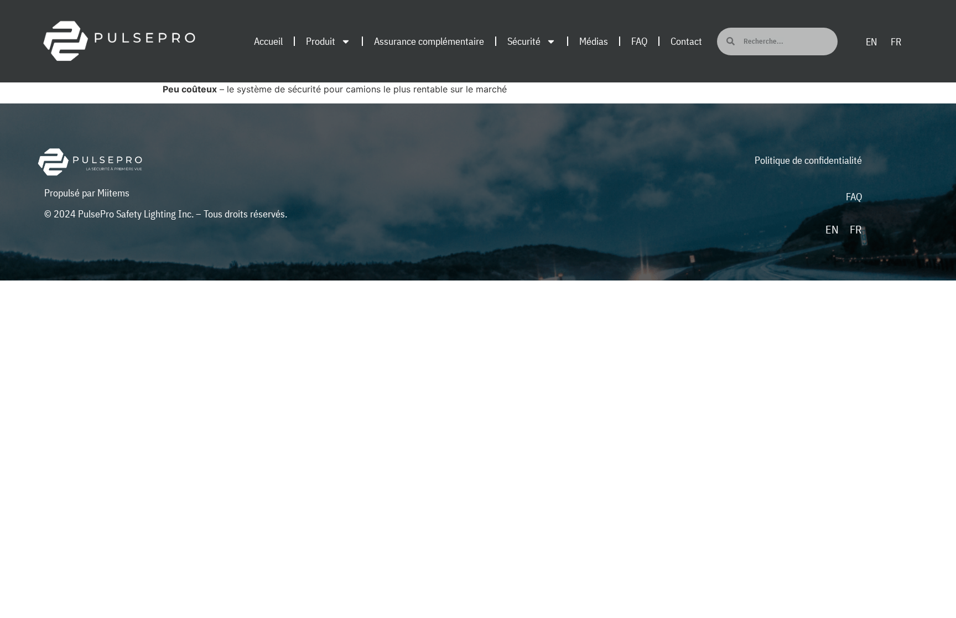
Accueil (268, 41)
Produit (320, 41)
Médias (593, 41)
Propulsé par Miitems (86, 192)
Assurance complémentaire (429, 41)
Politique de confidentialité (808, 160)
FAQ (639, 41)
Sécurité (524, 41)
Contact (686, 41)
